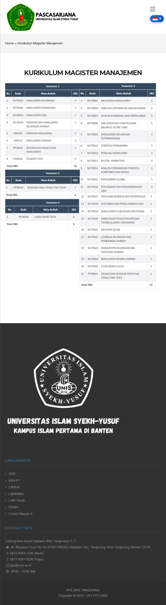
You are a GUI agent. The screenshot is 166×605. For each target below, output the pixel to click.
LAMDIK (14, 487)
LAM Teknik (17, 500)
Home (9, 43)
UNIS (12, 474)
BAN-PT (14, 480)
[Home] (42, 17)
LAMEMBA (16, 494)
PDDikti (13, 507)
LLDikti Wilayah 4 (20, 514)
